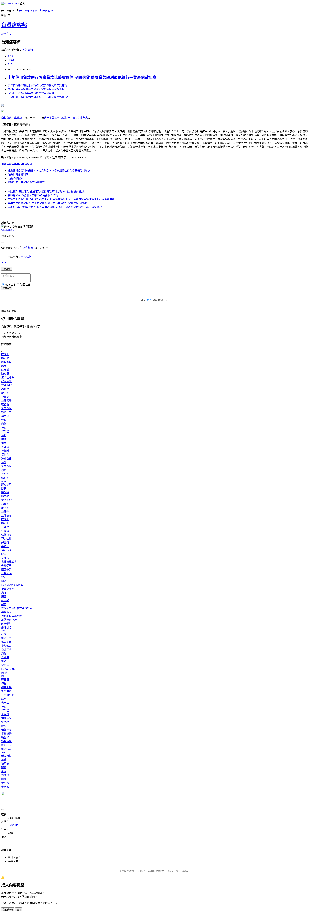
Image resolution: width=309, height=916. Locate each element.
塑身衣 (5, 783)
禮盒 (3, 427)
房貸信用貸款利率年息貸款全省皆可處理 (31, 93)
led (2, 676)
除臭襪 (5, 369)
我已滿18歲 (8, 909)
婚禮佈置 (6, 642)
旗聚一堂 (6, 412)
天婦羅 (5, 447)
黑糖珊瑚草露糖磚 (11, 616)
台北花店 (6, 649)
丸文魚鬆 (6, 691)
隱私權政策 (172, 871)
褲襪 (3, 683)
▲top (4, 262)
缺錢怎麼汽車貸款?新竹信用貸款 (26, 182)
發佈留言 (7, 288)
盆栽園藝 (6, 573)
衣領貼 (5, 354)
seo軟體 (5, 623)
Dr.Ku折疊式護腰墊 (12, 585)
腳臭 (3, 366)
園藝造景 (6, 569)
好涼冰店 (6, 381)
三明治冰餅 (7, 377)
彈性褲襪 (6, 687)
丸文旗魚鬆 (7, 695)
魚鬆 (3, 420)
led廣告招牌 (8, 669)
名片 (10, 64)
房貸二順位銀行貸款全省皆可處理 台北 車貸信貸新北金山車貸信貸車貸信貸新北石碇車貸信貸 (61, 199)
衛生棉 (5, 737)
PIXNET (130, 871)
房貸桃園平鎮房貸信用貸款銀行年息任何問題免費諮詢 (39, 97)
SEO (3, 630)
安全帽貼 (6, 385)
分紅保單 (6, 565)
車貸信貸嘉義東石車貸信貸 (16, 164)
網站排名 (6, 627)
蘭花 (3, 581)
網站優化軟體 (9, 619)
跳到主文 (6, 33)
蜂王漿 (5, 542)
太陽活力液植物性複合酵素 (16, 608)
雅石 (3, 577)
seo (3, 752)
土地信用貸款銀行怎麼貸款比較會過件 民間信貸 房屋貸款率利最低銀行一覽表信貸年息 (82, 77)
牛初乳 (5, 546)
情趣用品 (6, 718)
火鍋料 (5, 450)
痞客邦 (26, 247)
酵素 (3, 554)
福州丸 (5, 454)
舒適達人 (6, 745)
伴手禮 (5, 431)
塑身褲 (5, 786)
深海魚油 (6, 550)
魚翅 (3, 462)
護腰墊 (5, 600)
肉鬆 (3, 423)
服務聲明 (185, 871)
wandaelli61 (7, 229)
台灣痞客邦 (14, 25)
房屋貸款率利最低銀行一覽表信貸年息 (66, 117)
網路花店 (6, 638)
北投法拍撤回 (15, 178)
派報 (3, 653)
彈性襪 (5, 679)
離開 (18, 909)
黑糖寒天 (6, 612)
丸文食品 (6, 408)
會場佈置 (6, 645)
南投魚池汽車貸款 (11, 117)
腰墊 (3, 596)
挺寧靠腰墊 (7, 589)
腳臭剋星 (6, 362)
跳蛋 (3, 726)
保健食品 (6, 534)
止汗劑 (5, 396)
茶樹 (3, 767)
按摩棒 (5, 722)
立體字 (5, 657)
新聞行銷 (6, 755)
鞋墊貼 (5, 404)
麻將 (3, 699)
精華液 (5, 763)
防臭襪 (5, 373)
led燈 (4, 672)
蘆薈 (3, 759)
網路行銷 (6, 749)
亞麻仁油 (6, 538)
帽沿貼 (5, 358)
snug (3, 481)
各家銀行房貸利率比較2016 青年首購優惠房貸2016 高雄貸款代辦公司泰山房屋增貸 (55, 207)
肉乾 (3, 439)
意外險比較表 (9, 561)
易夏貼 (5, 389)
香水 (3, 771)
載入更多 (7, 269)
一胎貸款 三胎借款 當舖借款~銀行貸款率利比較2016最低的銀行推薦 (46, 191)
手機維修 (6, 733)
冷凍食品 (6, 458)
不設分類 (28, 49)
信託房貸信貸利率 (18, 174)
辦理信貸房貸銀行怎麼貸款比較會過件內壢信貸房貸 (37, 85)
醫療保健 (26, 256)
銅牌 (3, 661)
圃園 (3, 779)
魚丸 (3, 443)
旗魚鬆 (5, 416)
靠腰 (3, 592)
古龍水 (5, 775)
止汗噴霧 (6, 400)
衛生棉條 (6, 741)
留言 (33, 247)
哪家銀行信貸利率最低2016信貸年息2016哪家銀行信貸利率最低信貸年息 (49, 170)
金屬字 (5, 665)
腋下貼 (5, 393)
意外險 (5, 558)
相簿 (10, 56)
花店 (3, 634)
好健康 (5, 531)
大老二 (5, 702)
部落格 (11, 60)
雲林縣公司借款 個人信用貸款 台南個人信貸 (33, 195)
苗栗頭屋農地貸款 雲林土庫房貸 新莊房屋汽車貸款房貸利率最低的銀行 (48, 203)
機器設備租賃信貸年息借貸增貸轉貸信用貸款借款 (36, 89)
